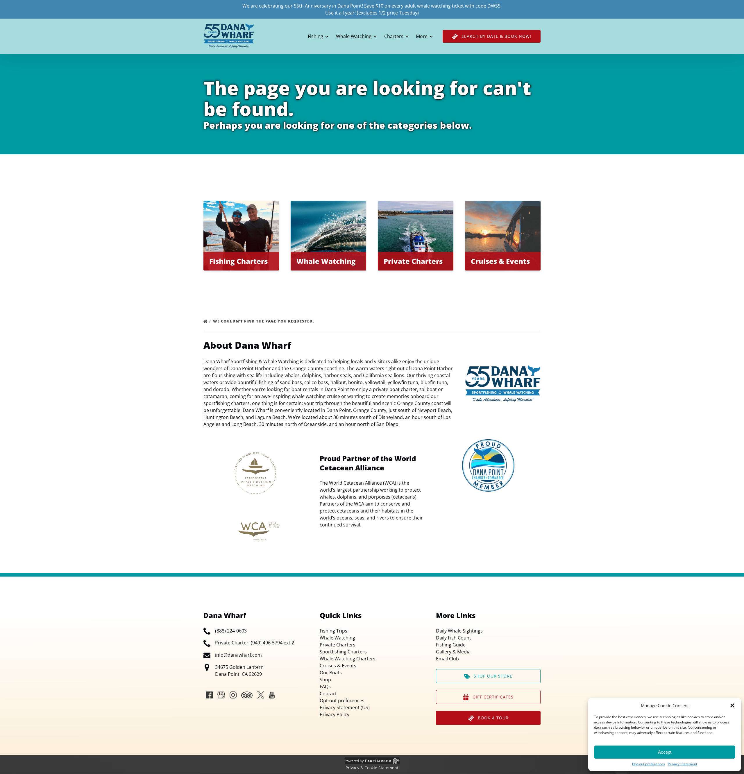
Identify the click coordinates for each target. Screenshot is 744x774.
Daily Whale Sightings (459, 631)
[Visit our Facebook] (209, 694)
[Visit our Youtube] (272, 694)
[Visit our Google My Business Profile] (221, 694)
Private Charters (337, 645)
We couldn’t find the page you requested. (264, 321)
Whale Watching (337, 638)
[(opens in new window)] (488, 443)
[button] (732, 705)
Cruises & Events (338, 665)
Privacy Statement (682, 764)
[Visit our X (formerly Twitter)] (260, 694)
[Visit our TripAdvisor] (247, 694)
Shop (325, 679)
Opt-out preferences (648, 764)
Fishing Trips (333, 631)
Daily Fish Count (453, 638)
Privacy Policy (334, 714)
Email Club (447, 658)
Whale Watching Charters (347, 658)
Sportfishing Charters (343, 651)
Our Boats (331, 672)
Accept (664, 752)
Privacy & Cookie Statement (372, 768)
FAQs (325, 686)
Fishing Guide (451, 645)
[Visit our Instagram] (233, 694)
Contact (328, 693)
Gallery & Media (453, 651)
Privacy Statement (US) (345, 707)
